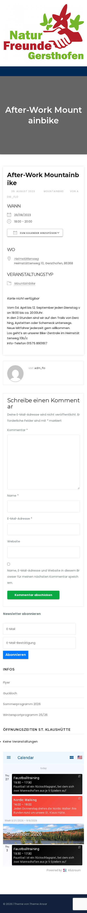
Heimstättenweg (26, 259)
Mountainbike (54, 191)
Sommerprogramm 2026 (22, 704)
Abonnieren (15, 655)
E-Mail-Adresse (19, 518)
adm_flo (39, 368)
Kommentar (17, 430)
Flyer (6, 682)
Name (13, 495)
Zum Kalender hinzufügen (38, 233)
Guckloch (10, 693)
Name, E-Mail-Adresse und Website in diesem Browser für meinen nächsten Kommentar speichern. (43, 576)
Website (13, 541)
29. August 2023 (23, 191)
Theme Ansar (38, 904)
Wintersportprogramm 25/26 (25, 715)
